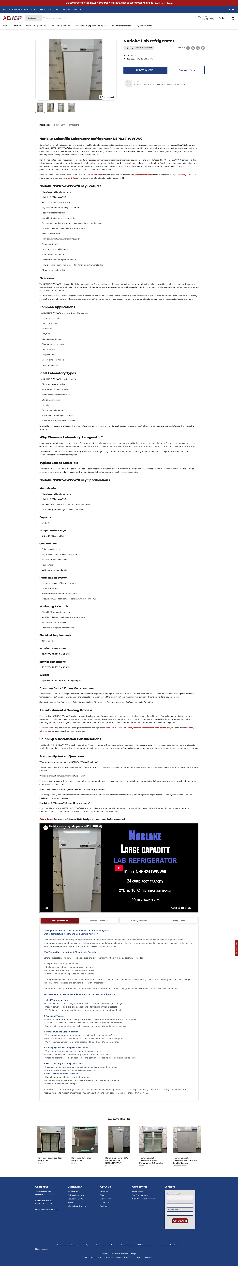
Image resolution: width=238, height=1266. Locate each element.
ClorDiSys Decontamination (143, 1199)
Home (6, 25)
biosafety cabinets (186, 174)
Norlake (133, 55)
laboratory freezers (144, 174)
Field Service (73, 1191)
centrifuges (73, 178)
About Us (6, 9)
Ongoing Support (178, 921)
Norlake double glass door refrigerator (49, 1159)
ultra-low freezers (94, 174)
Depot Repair (137, 1191)
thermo (142, 1166)
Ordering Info (105, 1199)
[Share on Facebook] (188, 48)
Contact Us (77, 9)
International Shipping (77, 1206)
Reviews (103, 1206)
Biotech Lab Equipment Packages (90, 25)
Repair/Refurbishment (99, 921)
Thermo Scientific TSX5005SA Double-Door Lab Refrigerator (185, 1160)
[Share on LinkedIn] (198, 48)
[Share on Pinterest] (203, 48)
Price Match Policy (187, 70)
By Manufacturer (144, 25)
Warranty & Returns (139, 921)
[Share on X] (193, 48)
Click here (159, 3)
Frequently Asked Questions (66, 125)
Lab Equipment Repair (121, 25)
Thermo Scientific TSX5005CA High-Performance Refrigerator (151, 1160)
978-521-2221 (208, 19)
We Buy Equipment (140, 1195)
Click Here (132, 1257)
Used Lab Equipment (36, 25)
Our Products (17, 9)
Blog (26, 9)
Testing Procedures (59, 921)
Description (44, 125)
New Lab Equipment (60, 25)
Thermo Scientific (179, 1166)
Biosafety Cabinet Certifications (58, 9)
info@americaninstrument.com (47, 1209)
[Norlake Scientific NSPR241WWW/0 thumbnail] (40, 108)
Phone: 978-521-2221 (44, 1200)
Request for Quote (75, 1199)
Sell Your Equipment (37, 9)
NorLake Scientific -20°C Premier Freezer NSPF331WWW (116, 1160)
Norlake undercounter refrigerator (81, 1159)
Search (70, 1202)
